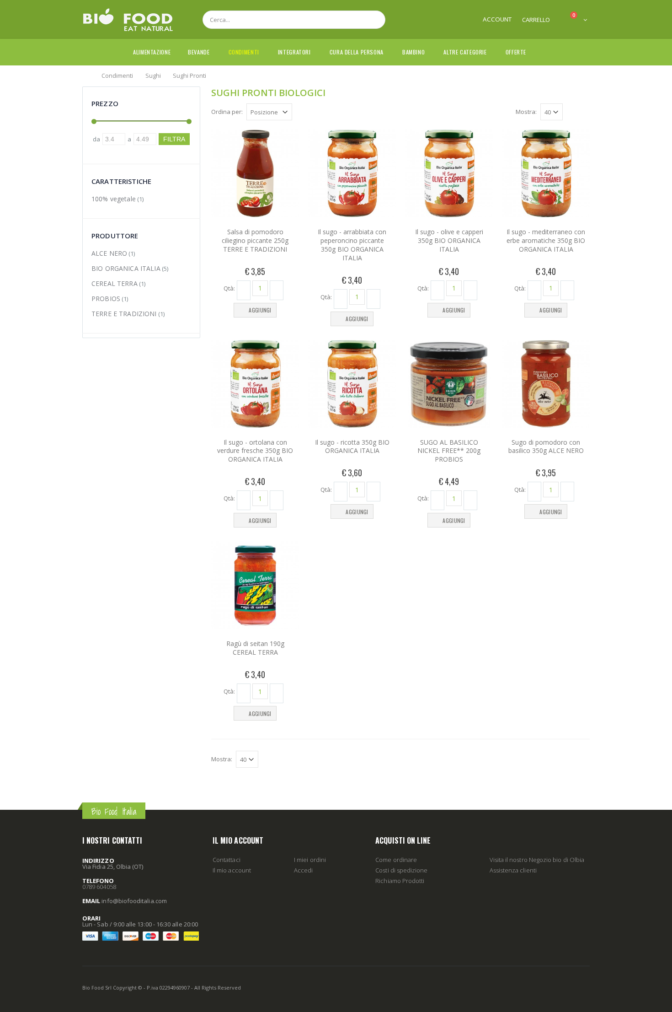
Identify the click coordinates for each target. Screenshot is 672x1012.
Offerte (516, 52)
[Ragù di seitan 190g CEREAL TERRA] (255, 585)
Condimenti (244, 52)
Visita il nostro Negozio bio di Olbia (537, 860)
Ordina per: (227, 112)
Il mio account (232, 870)
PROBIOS (105, 298)
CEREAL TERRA (114, 283)
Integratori (294, 52)
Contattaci (226, 860)
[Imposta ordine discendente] (297, 111)
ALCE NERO (109, 253)
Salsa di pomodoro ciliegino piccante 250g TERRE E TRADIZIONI (255, 240)
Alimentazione (152, 52)
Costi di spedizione (401, 870)
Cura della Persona (357, 52)
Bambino (413, 52)
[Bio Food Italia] (128, 19)
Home (85, 75)
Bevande (198, 52)
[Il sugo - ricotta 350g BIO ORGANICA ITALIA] (352, 384)
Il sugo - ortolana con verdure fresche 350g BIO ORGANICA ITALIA (255, 451)
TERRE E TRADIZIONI (124, 313)
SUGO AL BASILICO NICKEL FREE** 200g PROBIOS (448, 451)
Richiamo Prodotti (399, 881)
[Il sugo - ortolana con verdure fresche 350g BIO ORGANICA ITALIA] (255, 384)
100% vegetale (113, 198)
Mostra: (526, 112)
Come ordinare (396, 860)
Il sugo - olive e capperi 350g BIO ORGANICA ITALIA (449, 240)
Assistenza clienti (513, 870)
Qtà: (229, 288)
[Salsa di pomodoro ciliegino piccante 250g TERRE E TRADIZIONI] (255, 173)
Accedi (303, 870)
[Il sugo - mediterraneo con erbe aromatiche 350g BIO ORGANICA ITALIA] (546, 173)
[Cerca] (373, 19)
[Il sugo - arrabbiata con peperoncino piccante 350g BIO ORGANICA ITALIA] (352, 173)
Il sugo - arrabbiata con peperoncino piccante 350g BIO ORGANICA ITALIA (352, 244)
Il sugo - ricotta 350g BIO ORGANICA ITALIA (352, 446)
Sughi (153, 75)
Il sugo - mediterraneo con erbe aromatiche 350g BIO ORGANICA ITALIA (546, 240)
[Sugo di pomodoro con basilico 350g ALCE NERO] (546, 384)
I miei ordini (310, 860)
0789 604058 (99, 887)
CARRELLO (536, 20)
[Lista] (584, 113)
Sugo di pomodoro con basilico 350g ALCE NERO (546, 446)
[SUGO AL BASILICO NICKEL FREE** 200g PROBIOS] (449, 384)
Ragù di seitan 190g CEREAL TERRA (255, 648)
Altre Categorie (464, 52)
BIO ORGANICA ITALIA (125, 268)
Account (497, 19)
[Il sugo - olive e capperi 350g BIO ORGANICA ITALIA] (449, 173)
